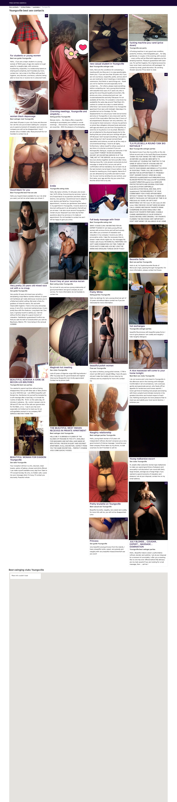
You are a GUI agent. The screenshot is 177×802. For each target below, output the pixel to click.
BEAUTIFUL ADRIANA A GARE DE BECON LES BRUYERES (27, 381)
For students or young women (25, 55)
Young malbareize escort (142, 458)
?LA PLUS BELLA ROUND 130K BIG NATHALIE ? (148, 144)
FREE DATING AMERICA (17, 3)
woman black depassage (22, 116)
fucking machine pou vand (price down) (146, 44)
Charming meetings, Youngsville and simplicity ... (68, 112)
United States (26, 7)
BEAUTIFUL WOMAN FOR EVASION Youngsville (28, 458)
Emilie (53, 186)
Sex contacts (14, 7)
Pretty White (96, 292)
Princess (94, 541)
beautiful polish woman (101, 365)
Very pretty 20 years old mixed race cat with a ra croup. (28, 286)
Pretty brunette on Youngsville (105, 504)
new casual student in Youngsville (107, 63)
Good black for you (20, 190)
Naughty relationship (100, 432)
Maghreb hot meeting (61, 367)
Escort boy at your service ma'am (67, 281)
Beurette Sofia (137, 259)
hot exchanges (137, 326)
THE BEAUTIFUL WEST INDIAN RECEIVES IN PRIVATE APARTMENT (68, 429)
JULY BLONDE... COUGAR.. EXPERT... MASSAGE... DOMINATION (143, 544)
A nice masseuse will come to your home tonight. (147, 371)
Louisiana (36, 7)
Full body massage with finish (105, 219)
